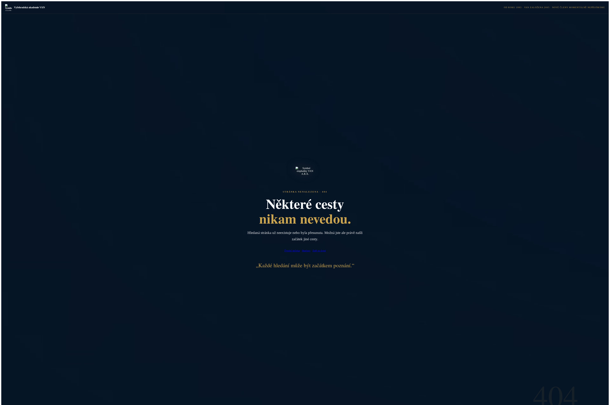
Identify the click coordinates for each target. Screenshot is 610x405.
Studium (306, 250)
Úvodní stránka (292, 250)
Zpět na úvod (319, 250)
